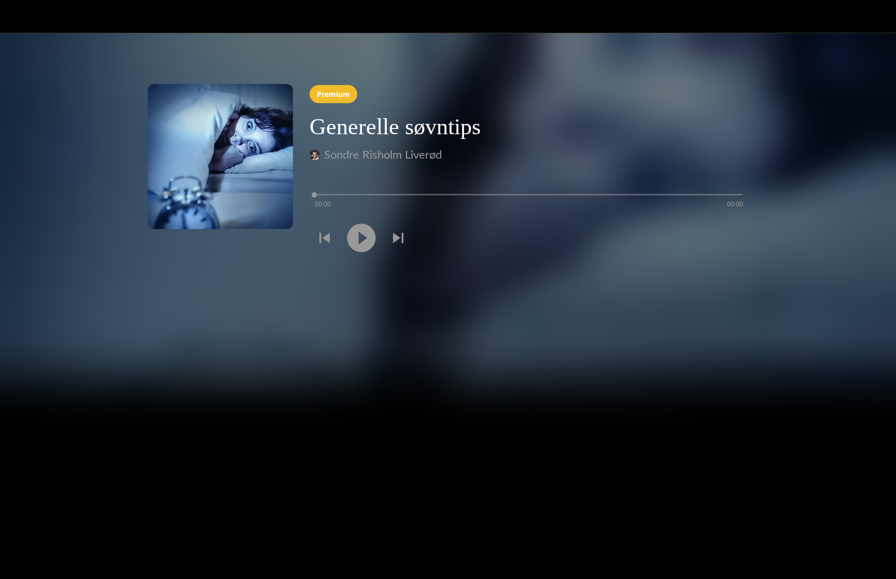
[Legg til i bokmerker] (735, 239)
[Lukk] (21, 16)
